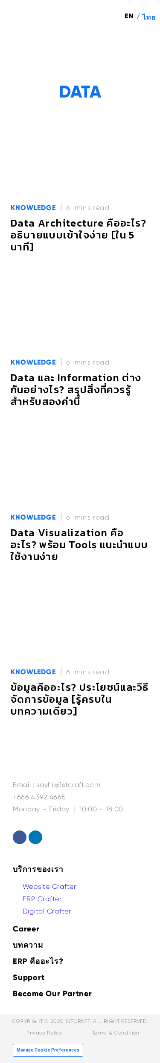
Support (28, 977)
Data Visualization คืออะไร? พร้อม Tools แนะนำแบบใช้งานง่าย (79, 544)
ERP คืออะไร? (38, 961)
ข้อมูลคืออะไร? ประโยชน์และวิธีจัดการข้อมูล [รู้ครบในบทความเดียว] (80, 699)
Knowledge (33, 208)
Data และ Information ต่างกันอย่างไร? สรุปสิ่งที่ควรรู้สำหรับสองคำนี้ (76, 389)
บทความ (28, 945)
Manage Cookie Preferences (48, 1050)
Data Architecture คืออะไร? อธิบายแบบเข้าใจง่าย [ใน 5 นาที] (78, 234)
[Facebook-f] (19, 837)
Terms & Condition (116, 1033)
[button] (143, 47)
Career (26, 929)
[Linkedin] (35, 837)
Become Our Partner (52, 993)
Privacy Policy (44, 1033)
